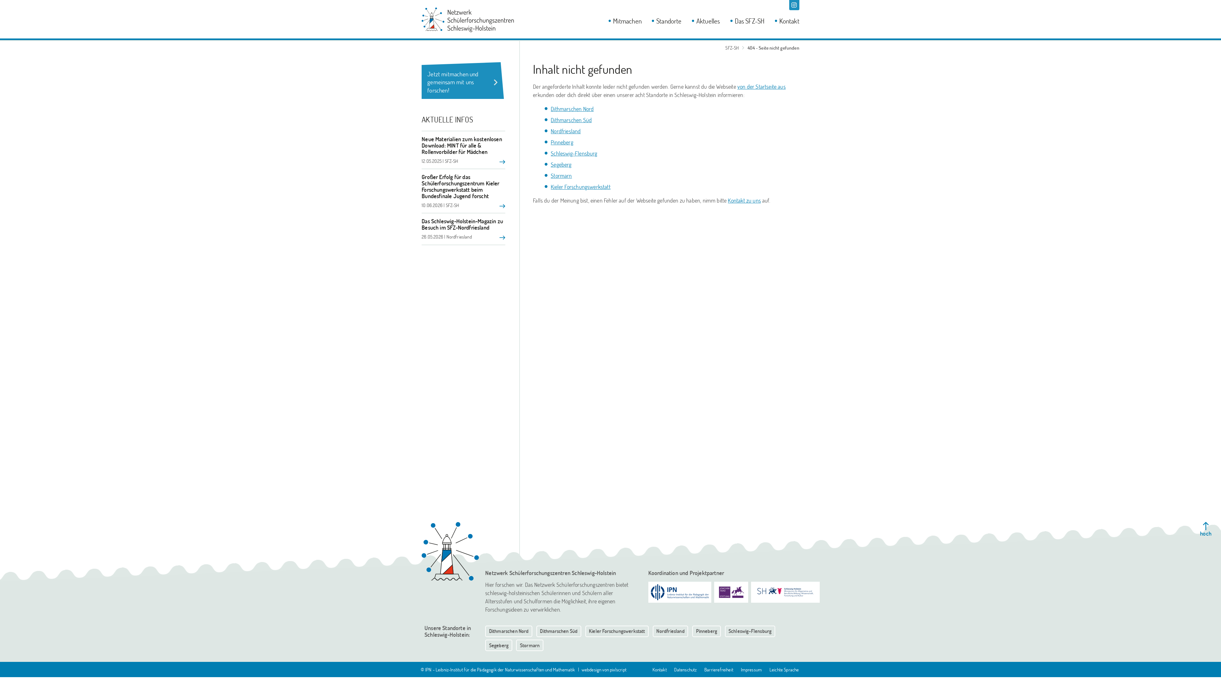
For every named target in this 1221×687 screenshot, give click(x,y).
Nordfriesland (566, 131)
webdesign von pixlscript (604, 669)
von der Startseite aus (761, 86)
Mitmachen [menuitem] (627, 21)
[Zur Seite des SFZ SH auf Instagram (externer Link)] (794, 5)
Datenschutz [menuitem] (685, 669)
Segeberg (561, 164)
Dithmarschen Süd (571, 120)
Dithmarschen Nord (572, 109)
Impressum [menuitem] (751, 669)
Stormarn (561, 175)
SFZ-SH (732, 48)
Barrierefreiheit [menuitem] (718, 669)
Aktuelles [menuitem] (708, 21)
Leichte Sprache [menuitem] (784, 669)
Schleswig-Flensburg (574, 153)
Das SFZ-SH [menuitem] (750, 21)
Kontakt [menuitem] (789, 21)
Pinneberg (562, 142)
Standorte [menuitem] (669, 21)
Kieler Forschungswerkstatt (580, 187)
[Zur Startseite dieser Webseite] (450, 551)
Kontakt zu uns (744, 200)
